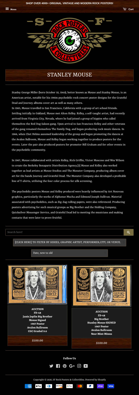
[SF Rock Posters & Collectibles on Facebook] (58, 367)
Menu (13, 9)
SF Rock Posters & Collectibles (68, 379)
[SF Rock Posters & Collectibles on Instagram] (79, 367)
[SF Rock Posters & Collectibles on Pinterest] (65, 367)
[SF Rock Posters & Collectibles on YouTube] (86, 367)
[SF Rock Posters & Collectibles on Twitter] (51, 367)
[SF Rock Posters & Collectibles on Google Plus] (72, 367)
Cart (131, 9)
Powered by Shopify (95, 379)
